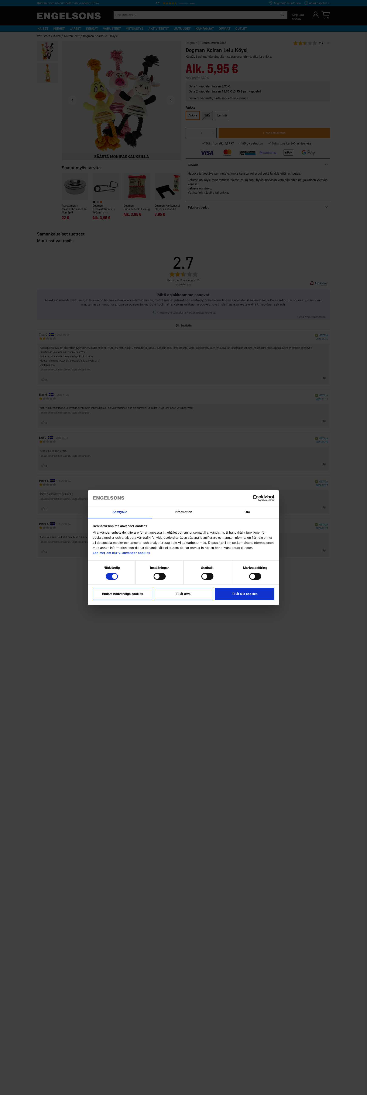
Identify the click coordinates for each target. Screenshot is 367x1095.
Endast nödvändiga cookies (122, 594)
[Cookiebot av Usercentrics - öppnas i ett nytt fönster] (255, 498)
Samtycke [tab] (120, 512)
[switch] (160, 576)
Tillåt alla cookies (244, 594)
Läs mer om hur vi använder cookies (121, 553)
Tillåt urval (183, 594)
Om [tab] (247, 512)
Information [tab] (183, 512)
